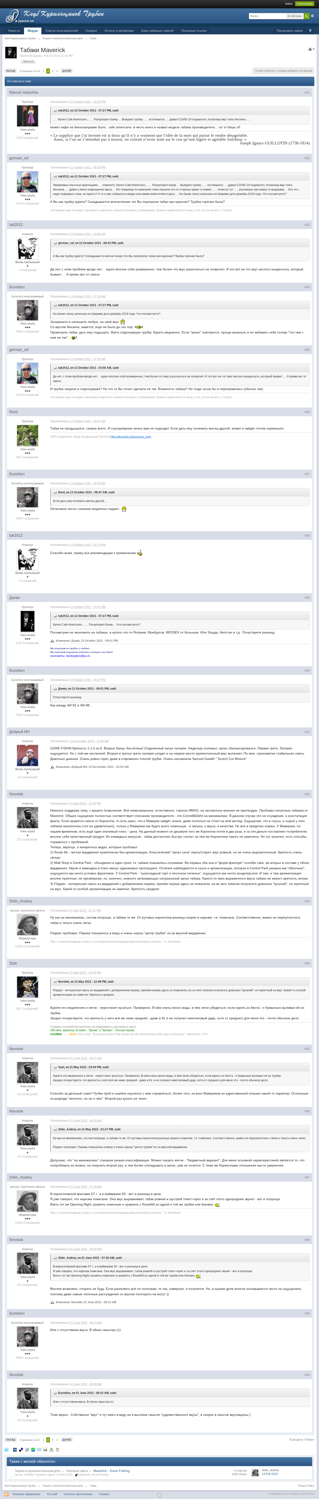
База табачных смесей (157, 30)
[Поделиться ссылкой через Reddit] (27, 1449)
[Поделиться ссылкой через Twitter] (6, 1449)
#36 (307, 1111)
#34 (307, 963)
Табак (92, 1485)
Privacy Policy (306, 1485)
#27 (307, 474)
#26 (307, 412)
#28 (307, 535)
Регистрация (304, 3)
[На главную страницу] (63, 17)
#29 (307, 597)
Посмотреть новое (290, 30)
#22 (307, 158)
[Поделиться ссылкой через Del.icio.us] (21, 1449)
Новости (14, 30)
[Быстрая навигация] (310, 31)
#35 (307, 1049)
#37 (307, 1177)
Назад (10, 70)
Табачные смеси (77, 1471)
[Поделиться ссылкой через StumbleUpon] (33, 1449)
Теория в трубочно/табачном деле (37, 1471)
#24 (307, 287)
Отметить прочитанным (78, 1494)
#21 (307, 92)
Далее (66, 70)
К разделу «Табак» (302, 1439)
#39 (307, 1313)
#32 (307, 794)
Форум (33, 30)
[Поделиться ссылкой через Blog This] (57, 1449)
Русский (52, 1494)
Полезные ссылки (193, 30)
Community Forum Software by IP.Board (291, 1493)
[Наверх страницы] (159, 1495)
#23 (307, 224)
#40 (307, 1375)
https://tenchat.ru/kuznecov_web (130, 436)
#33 (307, 901)
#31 (307, 731)
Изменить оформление (26, 1494)
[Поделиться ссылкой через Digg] (15, 1449)
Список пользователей (62, 30)
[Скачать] (51, 1449)
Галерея (91, 30)
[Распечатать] (45, 1449)
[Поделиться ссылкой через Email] (39, 1449)
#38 (307, 1239)
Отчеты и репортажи (119, 30)
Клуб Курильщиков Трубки (20, 1485)
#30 (307, 670)
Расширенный (312, 16)
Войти (288, 3)
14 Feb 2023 (270, 1474)
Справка (104, 1494)
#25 (307, 349)
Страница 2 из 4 (30, 71)
